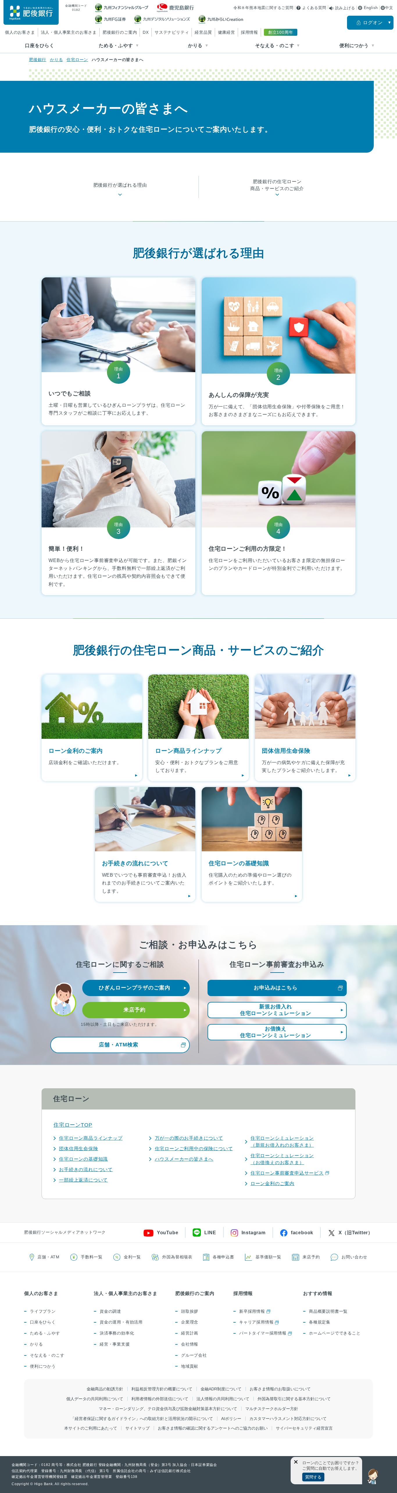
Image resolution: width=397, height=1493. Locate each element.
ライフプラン (43, 1311)
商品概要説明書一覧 (328, 1311)
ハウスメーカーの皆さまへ (184, 1159)
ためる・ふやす (45, 1333)
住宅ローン (77, 59)
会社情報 (189, 1344)
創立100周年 (280, 32)
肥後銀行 (37, 59)
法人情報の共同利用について (222, 1398)
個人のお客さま (20, 32)
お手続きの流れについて (86, 1169)
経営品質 (203, 32)
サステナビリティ (172, 32)
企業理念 (189, 1322)
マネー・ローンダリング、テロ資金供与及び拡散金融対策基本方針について (168, 1408)
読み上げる (345, 8)
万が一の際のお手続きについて (189, 1138)
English (371, 8)
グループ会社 (194, 1355)
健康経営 (226, 32)
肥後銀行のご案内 (120, 32)
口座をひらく (39, 45)
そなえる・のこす (47, 1355)
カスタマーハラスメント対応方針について (288, 1418)
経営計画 (189, 1333)
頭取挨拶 (189, 1311)
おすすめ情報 (317, 1293)
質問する (313, 1476)
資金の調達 (110, 1311)
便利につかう (43, 1366)
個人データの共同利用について (94, 1398)
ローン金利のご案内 (272, 1183)
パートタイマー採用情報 (263, 1333)
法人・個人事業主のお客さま (69, 32)
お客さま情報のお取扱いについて (280, 1389)
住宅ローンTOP (72, 1125)
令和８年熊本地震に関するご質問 (263, 8)
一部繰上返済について (83, 1180)
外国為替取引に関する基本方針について (294, 1398)
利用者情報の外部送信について (159, 1398)
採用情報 (249, 32)
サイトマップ (137, 1428)
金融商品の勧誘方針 (105, 1389)
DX (146, 32)
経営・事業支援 (115, 1344)
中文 (389, 8)
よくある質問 (314, 8)
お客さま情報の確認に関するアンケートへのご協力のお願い (213, 1428)
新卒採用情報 (252, 1311)
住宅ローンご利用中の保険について (194, 1148)
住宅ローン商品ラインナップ (90, 1138)
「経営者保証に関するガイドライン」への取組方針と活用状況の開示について (142, 1418)
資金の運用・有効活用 (121, 1322)
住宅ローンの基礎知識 (83, 1159)
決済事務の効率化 (117, 1333)
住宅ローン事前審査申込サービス (287, 1173)
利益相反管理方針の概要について (161, 1389)
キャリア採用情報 (256, 1322)
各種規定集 (319, 1322)
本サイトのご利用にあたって (90, 1428)
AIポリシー (231, 1418)
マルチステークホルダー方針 (271, 1408)
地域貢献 (189, 1366)
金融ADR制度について (221, 1389)
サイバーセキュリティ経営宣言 (304, 1428)
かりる (56, 59)
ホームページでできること (335, 1333)
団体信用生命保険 (78, 1148)
